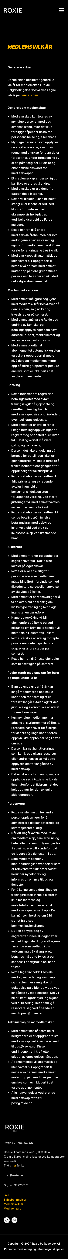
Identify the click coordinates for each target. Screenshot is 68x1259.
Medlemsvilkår (13, 1204)
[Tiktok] (7, 1220)
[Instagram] (14, 1220)
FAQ (6, 1195)
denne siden (29, 95)
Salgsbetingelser (15, 1199)
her (14, 1165)
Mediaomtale (12, 1208)
